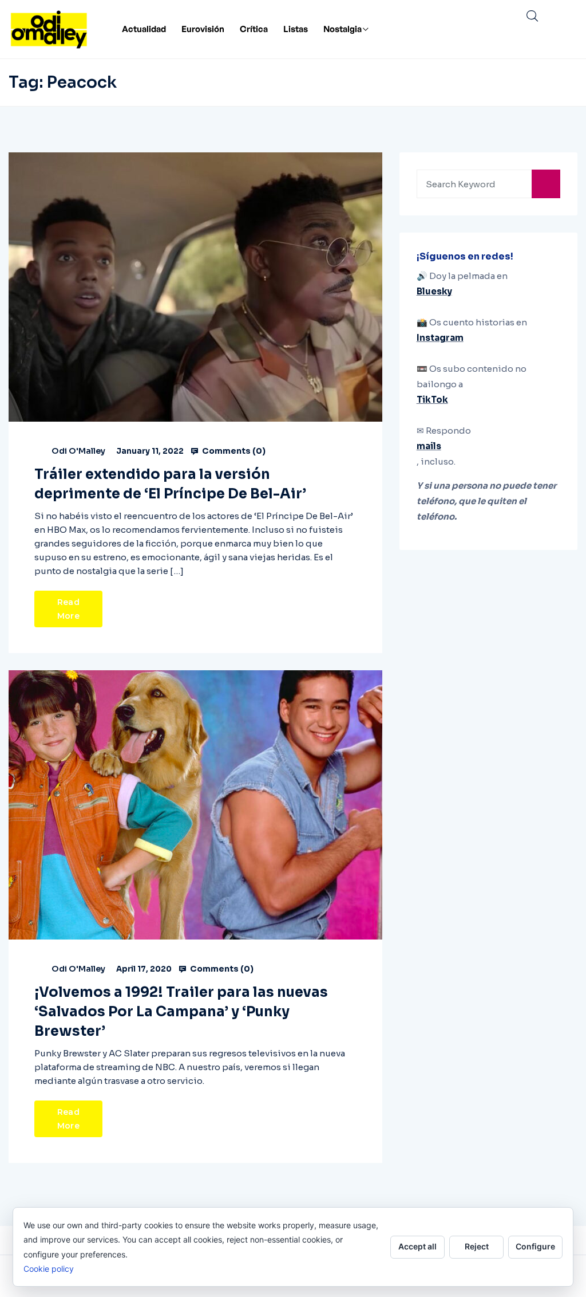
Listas (295, 28)
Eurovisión (202, 28)
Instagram (440, 337)
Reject (477, 1246)
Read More (68, 609)
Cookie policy (48, 1269)
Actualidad (144, 28)
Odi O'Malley (78, 451)
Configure (535, 1246)
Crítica (254, 28)
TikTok (432, 399)
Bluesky (434, 291)
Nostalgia (342, 28)
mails (429, 446)
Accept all (417, 1246)
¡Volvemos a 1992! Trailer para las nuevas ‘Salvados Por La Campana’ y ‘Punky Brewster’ (181, 1012)
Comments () (233, 450)
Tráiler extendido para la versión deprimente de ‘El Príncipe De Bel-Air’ (170, 484)
